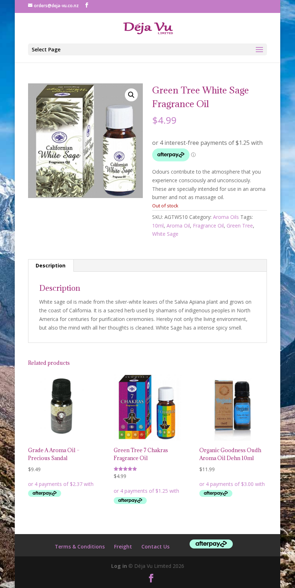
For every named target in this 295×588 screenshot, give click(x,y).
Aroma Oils (226, 216)
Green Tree (240, 225)
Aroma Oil (178, 225)
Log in (119, 565)
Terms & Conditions (80, 546)
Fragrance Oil (208, 225)
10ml (158, 225)
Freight (123, 546)
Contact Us (155, 546)
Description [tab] (50, 265)
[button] (131, 94)
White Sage (165, 233)
